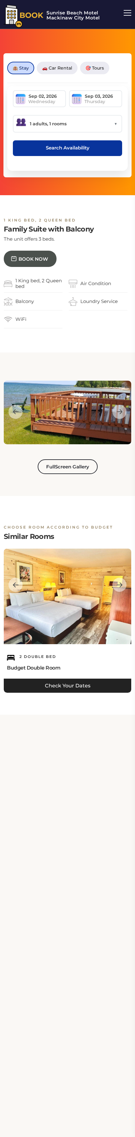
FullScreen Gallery (67, 467)
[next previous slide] (15, 412)
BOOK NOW (33, 259)
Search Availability (67, 148)
